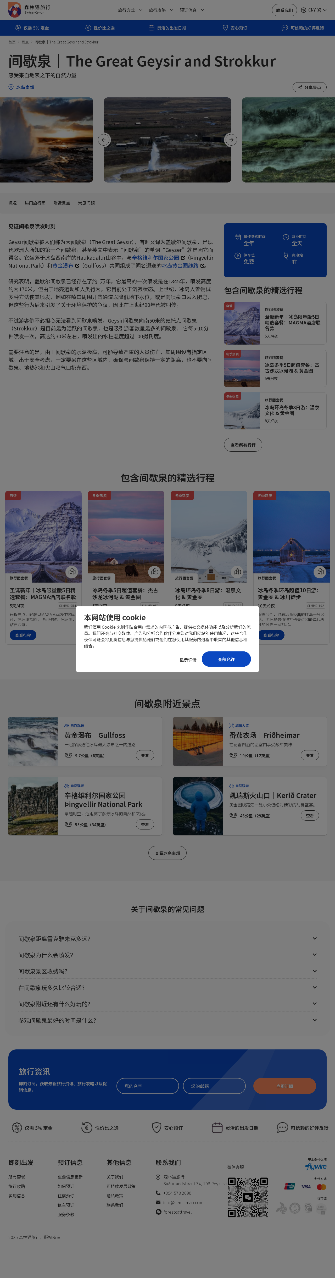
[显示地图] (71, 572)
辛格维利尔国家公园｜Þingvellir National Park (103, 799)
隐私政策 (115, 1195)
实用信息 (16, 1195)
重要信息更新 (70, 1177)
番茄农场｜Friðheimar (264, 735)
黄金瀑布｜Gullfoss (94, 735)
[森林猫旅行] (29, 10)
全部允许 (226, 659)
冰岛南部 (25, 87)
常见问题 (86, 203)
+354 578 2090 (177, 1193)
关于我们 (115, 1177)
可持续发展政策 (121, 1186)
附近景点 (61, 203)
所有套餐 (16, 1177)
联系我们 (115, 1205)
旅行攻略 (16, 1186)
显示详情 (188, 659)
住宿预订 (66, 1195)
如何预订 (66, 1186)
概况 (12, 203)
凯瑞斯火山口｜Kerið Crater (272, 795)
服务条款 (66, 1214)
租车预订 (66, 1205)
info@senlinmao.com (183, 1202)
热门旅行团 (35, 203)
